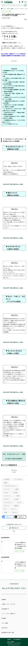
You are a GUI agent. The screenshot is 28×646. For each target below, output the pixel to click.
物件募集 (3, 618)
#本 (5, 509)
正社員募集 (4, 609)
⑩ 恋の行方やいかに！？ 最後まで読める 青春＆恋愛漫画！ (13, 113)
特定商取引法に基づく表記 (7, 632)
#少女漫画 (6, 479)
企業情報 (3, 599)
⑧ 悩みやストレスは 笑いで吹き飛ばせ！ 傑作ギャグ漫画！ (12, 106)
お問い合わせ (4, 628)
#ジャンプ (6, 505)
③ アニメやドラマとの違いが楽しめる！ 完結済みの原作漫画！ (13, 87)
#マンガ (19, 502)
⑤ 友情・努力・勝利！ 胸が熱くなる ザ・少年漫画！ (12, 94)
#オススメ (14, 512)
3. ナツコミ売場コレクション (10, 124)
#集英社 (16, 505)
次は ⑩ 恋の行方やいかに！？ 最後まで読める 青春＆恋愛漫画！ (14, 456)
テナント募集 (4, 623)
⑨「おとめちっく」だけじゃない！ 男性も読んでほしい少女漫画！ (13, 109)
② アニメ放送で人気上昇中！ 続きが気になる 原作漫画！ (13, 83)
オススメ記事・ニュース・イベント (15, 8)
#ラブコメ (6, 499)
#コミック (13, 509)
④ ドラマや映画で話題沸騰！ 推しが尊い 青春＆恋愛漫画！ (13, 90)
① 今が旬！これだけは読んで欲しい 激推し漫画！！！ (13, 79)
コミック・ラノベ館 (6, 11)
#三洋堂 (16, 499)
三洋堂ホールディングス (7, 604)
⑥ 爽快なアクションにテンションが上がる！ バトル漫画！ (13, 98)
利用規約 (9, 639)
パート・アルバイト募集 (7, 613)
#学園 (16, 489)
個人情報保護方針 (17, 639)
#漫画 (5, 512)
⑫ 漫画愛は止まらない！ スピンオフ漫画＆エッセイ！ (13, 121)
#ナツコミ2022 (18, 479)
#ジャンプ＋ (7, 489)
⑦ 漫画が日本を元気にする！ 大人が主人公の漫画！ (13, 102)
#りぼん (6, 492)
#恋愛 (17, 496)
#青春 (5, 482)
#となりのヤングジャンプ (10, 486)
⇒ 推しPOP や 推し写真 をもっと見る (13, 184)
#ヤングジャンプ (8, 502)
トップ (4, 8)
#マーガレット (7, 496)
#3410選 (15, 492)
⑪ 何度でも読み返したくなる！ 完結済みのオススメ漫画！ (13, 117)
